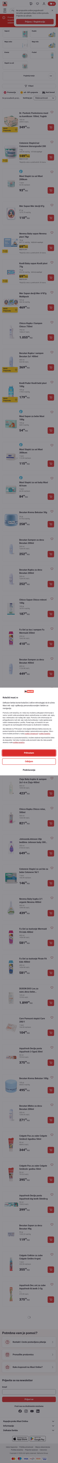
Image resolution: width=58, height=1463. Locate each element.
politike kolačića (18, 742)
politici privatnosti (31, 734)
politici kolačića (44, 734)
